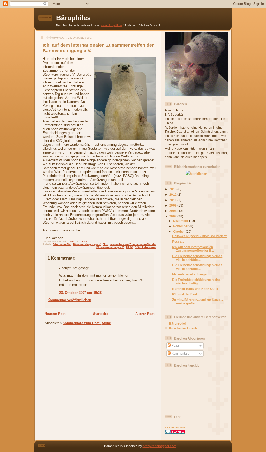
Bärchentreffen (62, 244)
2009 (173, 205)
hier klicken (198, 173)
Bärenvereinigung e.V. (87, 244)
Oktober (179, 231)
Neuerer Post (55, 314)
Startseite (100, 314)
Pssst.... (178, 241)
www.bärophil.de (111, 25)
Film (105, 244)
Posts (175, 345)
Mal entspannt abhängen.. (191, 274)
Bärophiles (73, 18)
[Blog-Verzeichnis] (175, 432)
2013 (173, 189)
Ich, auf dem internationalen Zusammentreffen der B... (193, 248)
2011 (173, 200)
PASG (129, 247)
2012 (173, 194)
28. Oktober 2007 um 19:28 (80, 293)
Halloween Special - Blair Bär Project (199, 236)
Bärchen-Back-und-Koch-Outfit (195, 288)
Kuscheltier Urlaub (183, 328)
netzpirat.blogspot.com (159, 446)
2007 (173, 216)
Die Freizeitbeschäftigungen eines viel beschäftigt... (197, 257)
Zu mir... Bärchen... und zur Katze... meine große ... (197, 301)
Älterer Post (144, 314)
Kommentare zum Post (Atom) (87, 323)
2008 (173, 210)
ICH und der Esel (184, 294)
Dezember (181, 220)
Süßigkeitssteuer (145, 247)
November (181, 226)
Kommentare (180, 353)
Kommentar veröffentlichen (69, 300)
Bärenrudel (177, 323)
